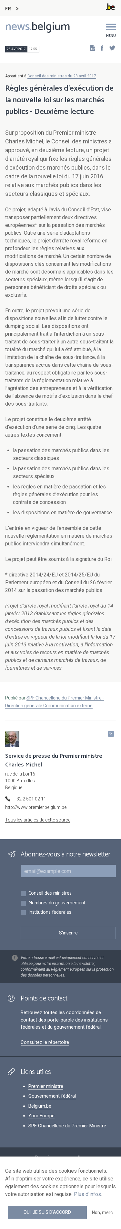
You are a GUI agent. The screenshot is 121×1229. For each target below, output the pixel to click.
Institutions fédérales (49, 912)
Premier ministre (45, 1086)
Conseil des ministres (50, 893)
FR (8, 9)
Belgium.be (39, 1106)
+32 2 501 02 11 (30, 798)
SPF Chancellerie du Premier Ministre (67, 1126)
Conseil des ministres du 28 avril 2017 (61, 76)
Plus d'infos (87, 1194)
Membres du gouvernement (56, 903)
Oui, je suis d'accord (47, 1212)
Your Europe (41, 1116)
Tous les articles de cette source (37, 819)
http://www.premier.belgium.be (35, 807)
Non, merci (103, 1212)
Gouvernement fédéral (52, 1096)
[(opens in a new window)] (100, 47)
